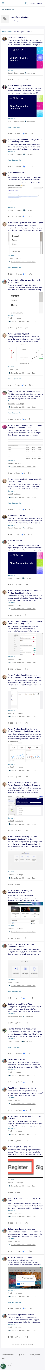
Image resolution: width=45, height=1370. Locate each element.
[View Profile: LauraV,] (4, 224)
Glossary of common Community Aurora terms (24, 1199)
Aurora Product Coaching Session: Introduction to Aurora (22, 891)
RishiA (10, 463)
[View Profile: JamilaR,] (4, 141)
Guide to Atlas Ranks (16, 515)
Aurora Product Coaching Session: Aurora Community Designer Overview (24, 784)
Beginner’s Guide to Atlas (18, 37)
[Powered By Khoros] (22, 1364)
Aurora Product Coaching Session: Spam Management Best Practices (25, 426)
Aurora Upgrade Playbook (18, 334)
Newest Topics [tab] (19, 32)
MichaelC (11, 605)
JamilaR (10, 154)
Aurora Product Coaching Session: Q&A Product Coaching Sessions (24, 592)
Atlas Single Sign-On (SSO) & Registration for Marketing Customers (25, 140)
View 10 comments (15, 379)
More (28, 32)
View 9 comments (14, 503)
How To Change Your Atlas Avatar (22, 1029)
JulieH (10, 121)
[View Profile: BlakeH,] (4, 39)
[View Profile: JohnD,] (4, 281)
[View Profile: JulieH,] (4, 87)
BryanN (10, 1182)
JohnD (10, 318)
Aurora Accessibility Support (20, 1257)
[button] (26, 79)
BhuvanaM (11, 404)
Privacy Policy (35, 1355)
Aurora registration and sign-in (21, 1147)
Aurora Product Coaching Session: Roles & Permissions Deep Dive (25, 622)
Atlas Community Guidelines (19, 85)
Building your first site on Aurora (21, 1229)
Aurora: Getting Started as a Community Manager (24, 1117)
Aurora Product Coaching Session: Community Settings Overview (22, 838)
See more (11, 70)
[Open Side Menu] (3, 3)
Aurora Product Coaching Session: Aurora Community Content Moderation (24, 676)
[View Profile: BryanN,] (4, 1148)
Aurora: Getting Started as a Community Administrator (24, 281)
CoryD (10, 1041)
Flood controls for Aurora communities (24, 391)
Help (3, 1358)
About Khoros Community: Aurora (22, 1088)
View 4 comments (14, 1302)
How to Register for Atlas (18, 172)
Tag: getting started (8, 9)
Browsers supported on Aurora (21, 1315)
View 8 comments (14, 991)
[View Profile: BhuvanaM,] (4, 393)
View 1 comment (14, 127)
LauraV (10, 258)
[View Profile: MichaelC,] (4, 592)
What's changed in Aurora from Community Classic (21, 945)
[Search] (26, 3)
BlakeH (10, 73)
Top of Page (22, 1355)
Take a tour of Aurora (16, 1059)
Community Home (8, 1355)
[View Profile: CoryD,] (4, 1030)
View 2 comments (14, 160)
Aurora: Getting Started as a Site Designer (25, 223)
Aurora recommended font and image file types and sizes (25, 480)
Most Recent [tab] (6, 32)
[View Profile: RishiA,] (4, 427)
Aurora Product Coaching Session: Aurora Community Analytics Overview (24, 730)
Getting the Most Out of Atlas (20, 1004)
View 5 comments (14, 413)
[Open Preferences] (3, 1366)
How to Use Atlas (15, 540)
